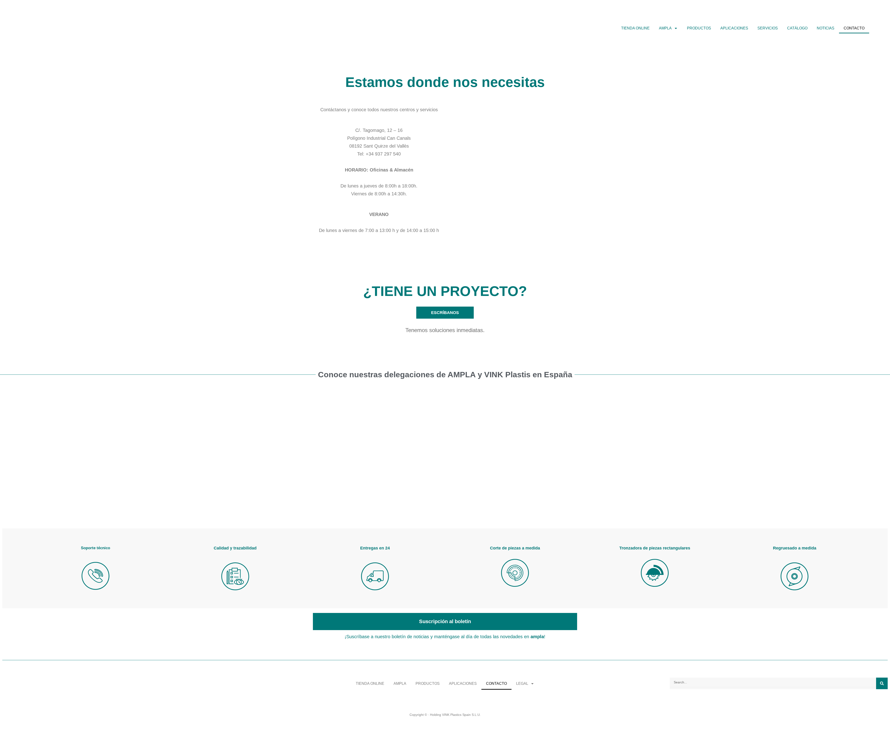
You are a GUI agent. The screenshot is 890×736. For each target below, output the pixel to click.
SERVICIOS (767, 28)
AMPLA (400, 683)
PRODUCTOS (699, 28)
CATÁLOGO (797, 28)
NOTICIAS (825, 28)
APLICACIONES (734, 28)
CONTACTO (854, 28)
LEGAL (522, 683)
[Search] (882, 683)
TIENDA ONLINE (635, 28)
